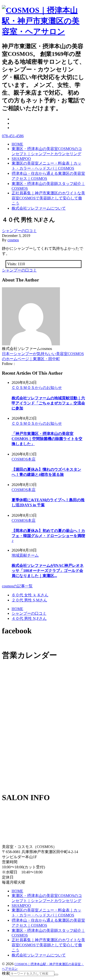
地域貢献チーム (25, 555)
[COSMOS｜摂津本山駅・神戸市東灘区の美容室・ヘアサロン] (43, 31)
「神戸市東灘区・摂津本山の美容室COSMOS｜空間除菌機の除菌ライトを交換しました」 (47, 439)
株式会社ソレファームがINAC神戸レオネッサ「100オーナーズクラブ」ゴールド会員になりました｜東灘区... (48, 570)
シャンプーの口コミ (19, 231)
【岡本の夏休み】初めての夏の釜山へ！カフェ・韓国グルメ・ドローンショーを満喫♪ (48, 536)
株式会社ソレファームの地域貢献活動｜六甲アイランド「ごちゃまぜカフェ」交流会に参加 (48, 403)
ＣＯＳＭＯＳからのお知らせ (37, 388)
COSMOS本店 (24, 459)
